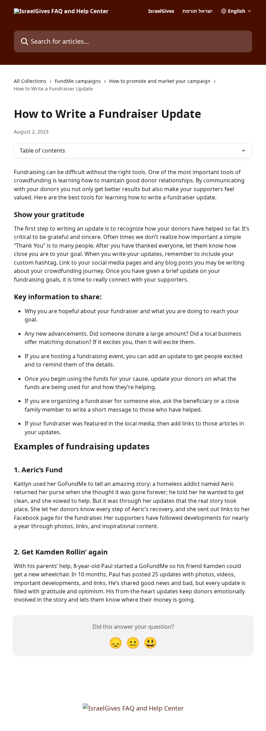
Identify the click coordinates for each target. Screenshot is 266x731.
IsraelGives (161, 11)
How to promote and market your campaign (160, 81)
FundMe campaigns (78, 81)
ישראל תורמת (198, 11)
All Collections (30, 81)
